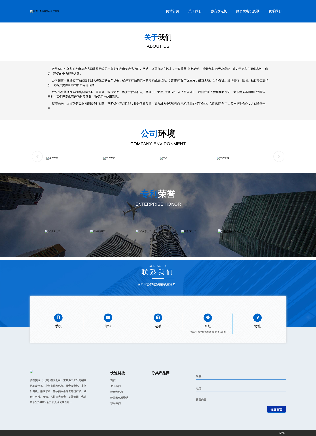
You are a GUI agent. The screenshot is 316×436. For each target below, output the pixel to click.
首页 (113, 380)
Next (278, 156)
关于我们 (195, 11)
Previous (37, 156)
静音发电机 (219, 11)
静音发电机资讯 (247, 11)
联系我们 (275, 11)
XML (282, 432)
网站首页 (172, 11)
